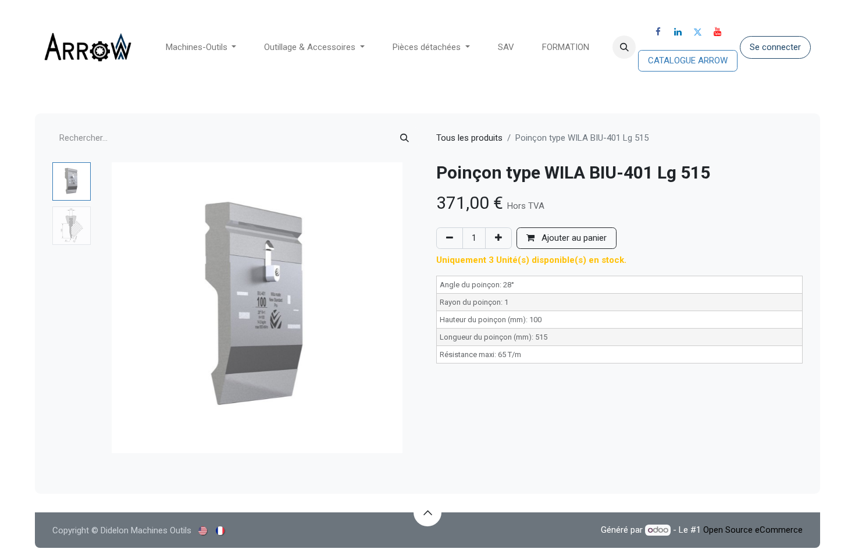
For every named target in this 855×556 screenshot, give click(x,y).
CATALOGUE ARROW (688, 60)
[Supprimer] (449, 238)
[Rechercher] (404, 138)
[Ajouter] (498, 238)
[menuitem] (201, 47)
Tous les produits (469, 138)
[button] (624, 47)
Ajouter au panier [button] (573, 238)
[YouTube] (717, 32)
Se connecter (775, 47)
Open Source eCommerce (753, 530)
